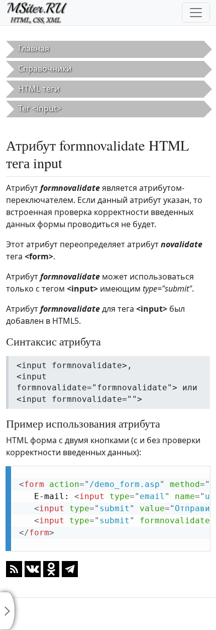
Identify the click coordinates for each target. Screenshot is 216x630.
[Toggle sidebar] (7, 611)
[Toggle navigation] (196, 13)
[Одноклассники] (51, 568)
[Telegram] (70, 568)
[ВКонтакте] (33, 568)
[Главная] (41, 12)
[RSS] (14, 568)
